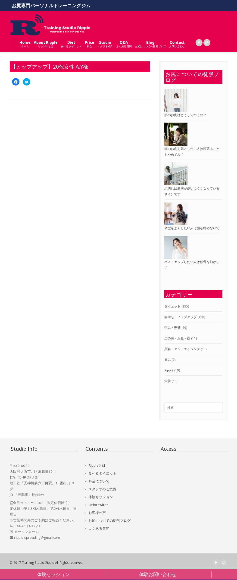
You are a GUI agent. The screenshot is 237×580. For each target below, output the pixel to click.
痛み (167, 359)
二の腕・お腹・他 (177, 338)
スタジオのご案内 (102, 489)
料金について (98, 481)
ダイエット (172, 306)
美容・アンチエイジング (182, 349)
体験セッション (100, 496)
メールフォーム (26, 531)
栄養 (167, 381)
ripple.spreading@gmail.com (37, 537)
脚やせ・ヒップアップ (180, 317)
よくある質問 (98, 528)
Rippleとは (97, 465)
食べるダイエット (102, 473)
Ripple (168, 370)
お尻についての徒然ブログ (109, 520)
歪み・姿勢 (172, 327)
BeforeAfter (98, 504)
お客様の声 (97, 512)
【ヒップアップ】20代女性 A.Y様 (49, 66)
